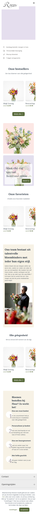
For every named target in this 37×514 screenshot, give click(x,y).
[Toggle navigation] (33, 3)
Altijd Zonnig (8, 103)
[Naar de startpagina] (10, 4)
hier (3, 497)
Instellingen (13, 510)
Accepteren (24, 510)
